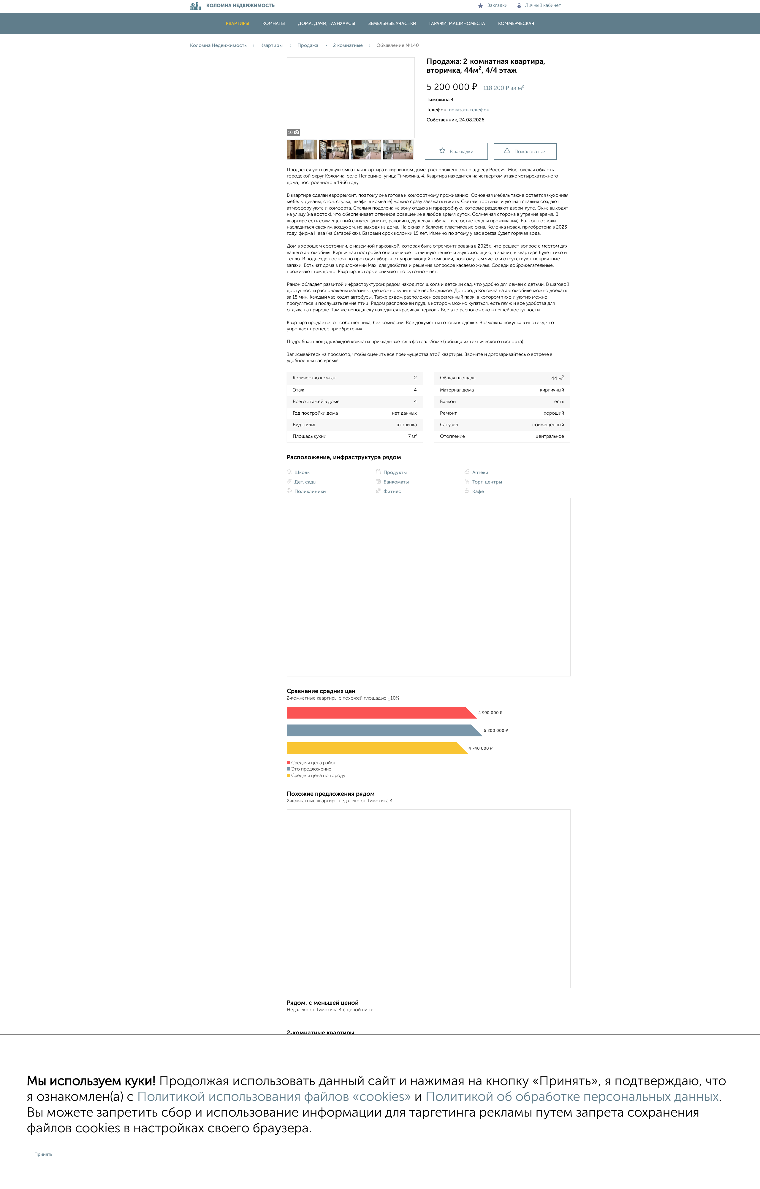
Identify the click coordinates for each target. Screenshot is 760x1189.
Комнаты (273, 23)
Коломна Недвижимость (218, 45)
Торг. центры (486, 482)
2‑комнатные (348, 45)
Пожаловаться (530, 152)
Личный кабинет (543, 5)
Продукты (394, 472)
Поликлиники (309, 491)
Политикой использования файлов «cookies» (274, 1097)
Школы (302, 472)
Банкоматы (395, 482)
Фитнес (391, 491)
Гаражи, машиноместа (457, 23)
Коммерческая (516, 23)
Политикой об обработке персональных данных (572, 1097)
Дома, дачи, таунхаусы (326, 23)
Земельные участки (392, 23)
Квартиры (237, 23)
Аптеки (479, 472)
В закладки (461, 152)
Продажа (308, 45)
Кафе (477, 491)
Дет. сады (304, 482)
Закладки (497, 5)
